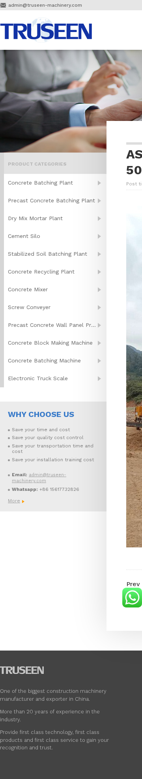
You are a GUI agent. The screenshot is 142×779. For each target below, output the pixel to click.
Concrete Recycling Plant (41, 271)
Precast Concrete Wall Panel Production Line (57, 325)
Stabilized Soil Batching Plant (47, 254)
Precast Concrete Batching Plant (51, 200)
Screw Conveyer (29, 307)
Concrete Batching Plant (40, 182)
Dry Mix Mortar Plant (35, 218)
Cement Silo (24, 236)
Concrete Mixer (28, 289)
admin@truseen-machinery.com (45, 5)
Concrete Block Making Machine (50, 343)
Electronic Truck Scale (38, 378)
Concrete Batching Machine (44, 360)
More (14, 501)
